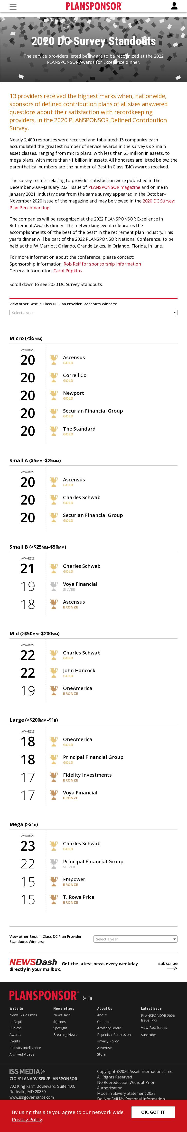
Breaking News (65, 1034)
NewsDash (62, 1015)
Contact (103, 1021)
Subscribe (148, 1034)
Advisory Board (109, 1028)
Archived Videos (21, 1054)
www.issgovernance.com (31, 1097)
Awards (15, 1034)
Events (14, 1041)
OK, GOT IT (153, 1112)
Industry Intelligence (25, 1047)
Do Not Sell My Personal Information (131, 1099)
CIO (13, 1078)
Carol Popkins (68, 271)
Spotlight (60, 1028)
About (102, 1015)
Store (101, 1054)
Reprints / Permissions (114, 1034)
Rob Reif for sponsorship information (102, 264)
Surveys (15, 1028)
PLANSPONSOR (62, 1078)
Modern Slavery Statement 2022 (126, 1093)
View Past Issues (154, 1027)
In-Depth (16, 1021)
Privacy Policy (108, 1041)
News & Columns (23, 1015)
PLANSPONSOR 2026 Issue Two (158, 1018)
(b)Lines (59, 1021)
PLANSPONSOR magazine (114, 187)
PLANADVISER (32, 1078)
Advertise (104, 1047)
